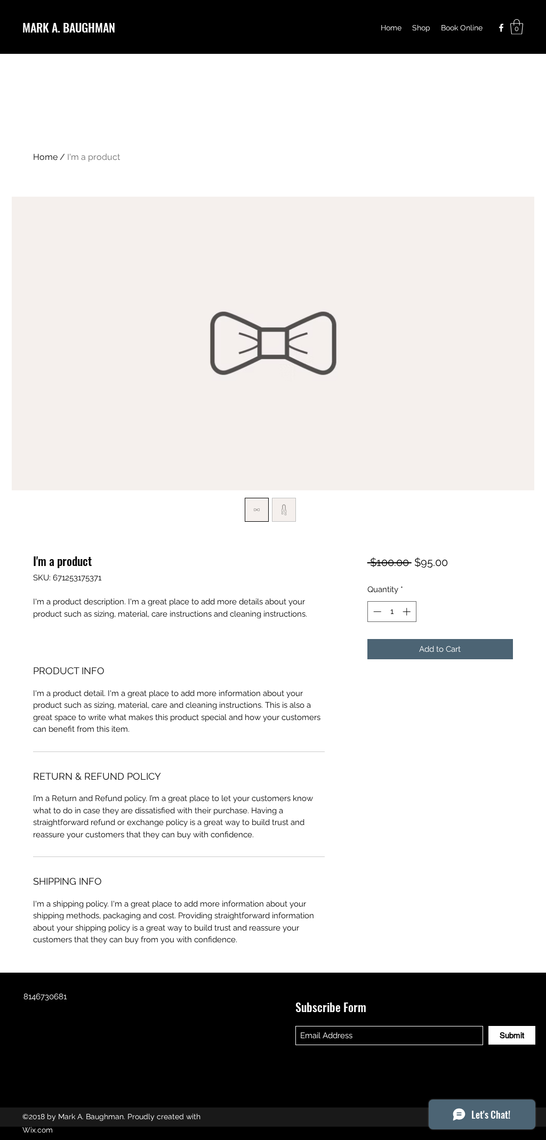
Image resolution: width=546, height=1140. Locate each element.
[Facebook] (501, 27)
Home (45, 157)
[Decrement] (376, 611)
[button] (516, 27)
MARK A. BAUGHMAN (68, 27)
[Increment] (407, 611)
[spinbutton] (391, 611)
